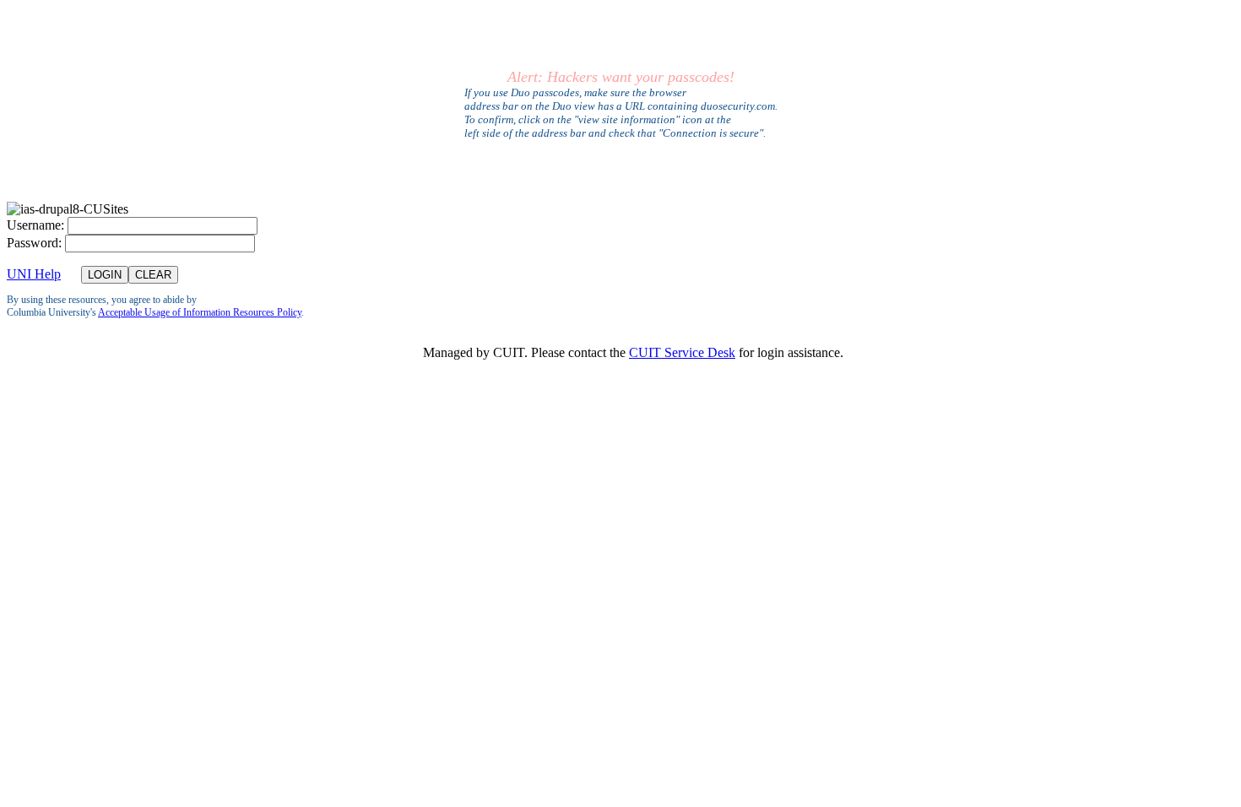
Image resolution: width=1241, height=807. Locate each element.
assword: (34, 243)
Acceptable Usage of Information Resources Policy (199, 312)
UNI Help (34, 274)
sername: (35, 225)
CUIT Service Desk (682, 352)
